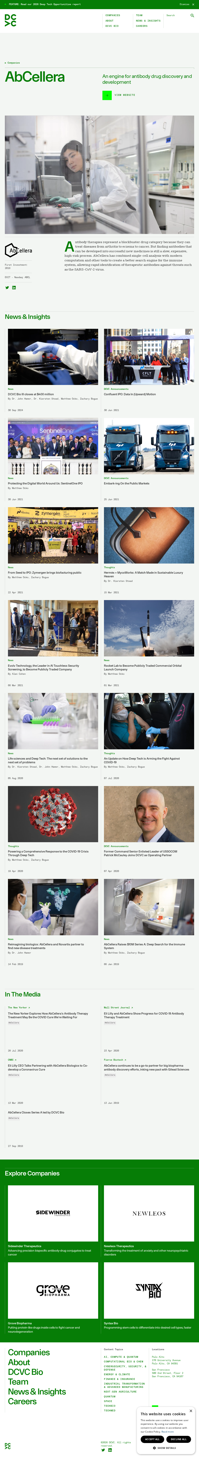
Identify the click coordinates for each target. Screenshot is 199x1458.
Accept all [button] (152, 1439)
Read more (167, 1431)
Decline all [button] (179, 1439)
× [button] (190, 1411)
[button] (166, 1448)
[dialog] (166, 1430)
